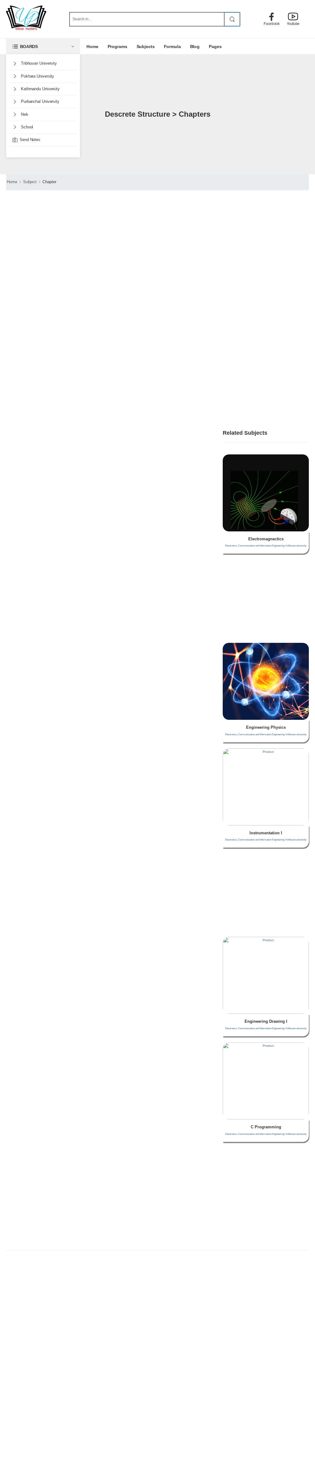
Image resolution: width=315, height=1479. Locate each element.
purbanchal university (39, 101)
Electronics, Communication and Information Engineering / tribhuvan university (265, 545)
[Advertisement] (77, 368)
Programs (117, 46)
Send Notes (30, 139)
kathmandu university (40, 89)
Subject (30, 181)
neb (24, 114)
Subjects (146, 46)
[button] (43, 46)
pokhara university (37, 76)
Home (92, 46)
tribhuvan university (38, 63)
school (26, 127)
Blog (195, 46)
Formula (172, 46)
